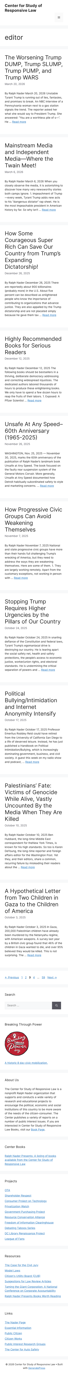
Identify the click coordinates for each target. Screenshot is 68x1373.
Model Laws (12, 1270)
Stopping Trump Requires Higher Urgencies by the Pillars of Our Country (33, 611)
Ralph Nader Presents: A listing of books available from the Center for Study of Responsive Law (30, 1160)
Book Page (38, 1129)
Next (52, 977)
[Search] (56, 1005)
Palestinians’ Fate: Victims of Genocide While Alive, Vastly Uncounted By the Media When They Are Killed (33, 802)
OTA (7, 1190)
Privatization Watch (17, 1206)
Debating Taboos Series (20, 1228)
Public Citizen (13, 1333)
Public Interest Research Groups (25, 1344)
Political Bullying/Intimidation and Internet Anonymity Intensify (31, 703)
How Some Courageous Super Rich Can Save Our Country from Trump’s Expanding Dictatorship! (33, 250)
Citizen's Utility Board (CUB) (22, 1276)
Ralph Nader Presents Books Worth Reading (33, 1296)
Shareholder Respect (18, 1195)
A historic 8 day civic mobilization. (26, 1062)
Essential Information (18, 1327)
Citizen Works (13, 1338)
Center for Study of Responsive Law (23, 8)
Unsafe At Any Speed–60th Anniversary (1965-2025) (34, 431)
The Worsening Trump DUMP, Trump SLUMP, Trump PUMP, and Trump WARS (34, 67)
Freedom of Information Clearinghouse (29, 1222)
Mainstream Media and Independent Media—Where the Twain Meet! (29, 155)
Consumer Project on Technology (26, 1201)
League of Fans (15, 1238)
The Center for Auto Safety (22, 1349)
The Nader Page (15, 1322)
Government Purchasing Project (25, 1211)
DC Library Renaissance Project (25, 1233)
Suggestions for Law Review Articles (28, 1281)
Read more (19, 121)
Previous (12, 977)
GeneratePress (36, 1368)
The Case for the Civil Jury (21, 1265)
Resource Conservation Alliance (25, 1217)
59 (44, 977)
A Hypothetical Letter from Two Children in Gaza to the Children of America (33, 901)
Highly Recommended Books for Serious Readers (33, 345)
